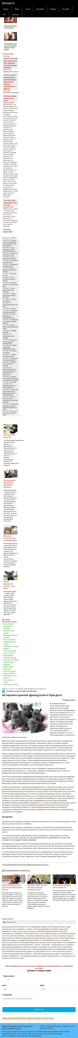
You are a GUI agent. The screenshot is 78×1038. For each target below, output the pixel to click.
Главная (5, 9)
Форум (17, 9)
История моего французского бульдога (9, 626)
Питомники (40, 9)
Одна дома (7, 669)
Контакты (15, 14)
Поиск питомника (10, 639)
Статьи (27, 9)
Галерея (26, 1026)
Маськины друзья (10, 671)
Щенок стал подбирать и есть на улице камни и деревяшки (10, 378)
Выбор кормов (8, 655)
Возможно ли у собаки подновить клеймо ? (10, 321)
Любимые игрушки (10, 657)
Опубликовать (39, 1009)
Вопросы (53, 9)
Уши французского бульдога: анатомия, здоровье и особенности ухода (37, 887)
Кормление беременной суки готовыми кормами (10, 538)
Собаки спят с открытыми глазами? (9, 363)
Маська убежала (9, 673)
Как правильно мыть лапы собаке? (9, 269)
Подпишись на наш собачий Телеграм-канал (21, 691)
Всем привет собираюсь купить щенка (10, 326)
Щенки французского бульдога (38, 865)
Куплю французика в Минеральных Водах (9, 315)
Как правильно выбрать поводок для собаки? (9, 249)
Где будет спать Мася (11, 660)
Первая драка (8, 666)
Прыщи (14, 382)
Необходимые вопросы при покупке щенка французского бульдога (12, 887)
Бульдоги (8, 3)
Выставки (65, 9)
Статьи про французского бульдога (14, 865)
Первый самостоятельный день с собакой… (10, 651)
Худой (13, 308)
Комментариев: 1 (70, 700)
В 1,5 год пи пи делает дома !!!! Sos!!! (10, 412)
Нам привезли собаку (11, 646)
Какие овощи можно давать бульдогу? (9, 295)
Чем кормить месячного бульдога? (8, 290)
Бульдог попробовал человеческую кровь (10, 347)
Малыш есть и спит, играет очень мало (10, 284)
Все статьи (6, 619)
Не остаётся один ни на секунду (9, 279)
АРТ (4, 14)
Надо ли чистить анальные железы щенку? (10, 341)
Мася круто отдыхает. (11, 684)
